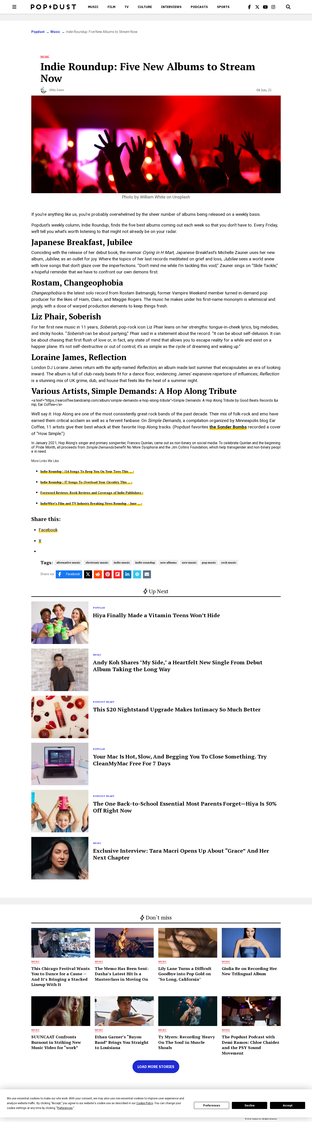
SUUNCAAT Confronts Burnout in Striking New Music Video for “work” (56, 1042)
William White (152, 197)
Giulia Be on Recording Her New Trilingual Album (249, 971)
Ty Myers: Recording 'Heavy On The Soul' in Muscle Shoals (186, 1042)
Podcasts (199, 7)
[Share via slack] (137, 574)
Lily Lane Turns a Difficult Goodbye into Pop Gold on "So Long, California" (185, 974)
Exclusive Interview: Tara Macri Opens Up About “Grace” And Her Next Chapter (181, 854)
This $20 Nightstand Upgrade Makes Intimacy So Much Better (177, 709)
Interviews (171, 7)
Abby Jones (56, 90)
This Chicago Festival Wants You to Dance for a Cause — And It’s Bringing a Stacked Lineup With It (60, 976)
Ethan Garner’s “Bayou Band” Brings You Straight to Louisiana (121, 1042)
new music (189, 562)
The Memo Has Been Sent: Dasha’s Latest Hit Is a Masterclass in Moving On (121, 974)
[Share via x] (88, 574)
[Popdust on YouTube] (265, 7)
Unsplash (181, 197)
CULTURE (145, 7)
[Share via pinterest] (108, 574)
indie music (122, 562)
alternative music (68, 562)
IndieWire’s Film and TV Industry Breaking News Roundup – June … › (91, 503)
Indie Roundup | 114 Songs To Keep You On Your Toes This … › (87, 471)
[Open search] (288, 7)
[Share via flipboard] (118, 574)
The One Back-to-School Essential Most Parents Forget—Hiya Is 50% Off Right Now (185, 807)
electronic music (97, 562)
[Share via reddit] (98, 574)
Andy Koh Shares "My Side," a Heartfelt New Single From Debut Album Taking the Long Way (177, 666)
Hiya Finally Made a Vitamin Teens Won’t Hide (156, 615)
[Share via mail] (147, 574)
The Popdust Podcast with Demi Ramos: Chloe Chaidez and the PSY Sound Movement (250, 1044)
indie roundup (145, 562)
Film (111, 7)
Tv (126, 7)
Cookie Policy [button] (144, 1103)
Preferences (211, 1105)
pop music (209, 562)
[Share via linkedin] (127, 574)
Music (93, 7)
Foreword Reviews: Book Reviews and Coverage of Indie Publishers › (91, 493)
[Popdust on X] (257, 7)
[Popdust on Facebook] (249, 7)
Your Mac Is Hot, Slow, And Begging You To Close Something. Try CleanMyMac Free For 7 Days (180, 760)
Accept (287, 1105)
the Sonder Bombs (228, 427)
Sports (223, 7)
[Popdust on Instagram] (273, 7)
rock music (228, 562)
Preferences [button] (65, 1108)
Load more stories (155, 1066)
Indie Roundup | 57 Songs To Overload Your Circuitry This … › (86, 482)
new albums (168, 562)
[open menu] (14, 7)
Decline (250, 1105)
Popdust (38, 32)
